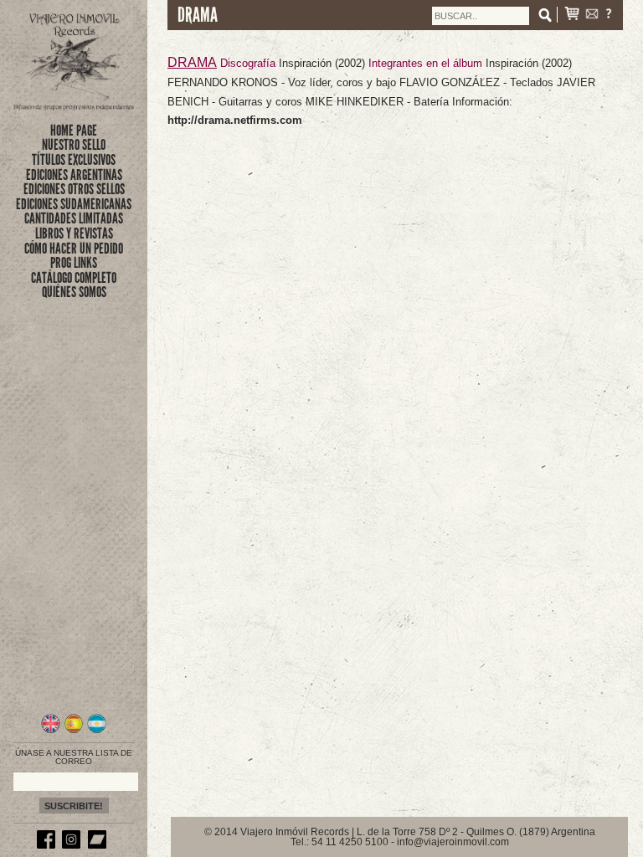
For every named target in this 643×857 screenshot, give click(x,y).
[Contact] (591, 15)
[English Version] (50, 731)
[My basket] (571, 15)
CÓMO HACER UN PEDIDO (73, 248)
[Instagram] (73, 845)
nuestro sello (73, 145)
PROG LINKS (73, 263)
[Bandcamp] (99, 845)
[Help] (608, 15)
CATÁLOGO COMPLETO (73, 278)
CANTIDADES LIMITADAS (73, 218)
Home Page (73, 130)
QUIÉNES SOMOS (74, 292)
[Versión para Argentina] (96, 731)
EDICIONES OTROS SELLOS (74, 189)
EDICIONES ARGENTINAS (74, 175)
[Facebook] (48, 845)
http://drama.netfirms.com (234, 120)
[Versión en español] (74, 731)
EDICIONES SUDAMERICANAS (73, 204)
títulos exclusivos (74, 160)
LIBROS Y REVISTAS (74, 233)
